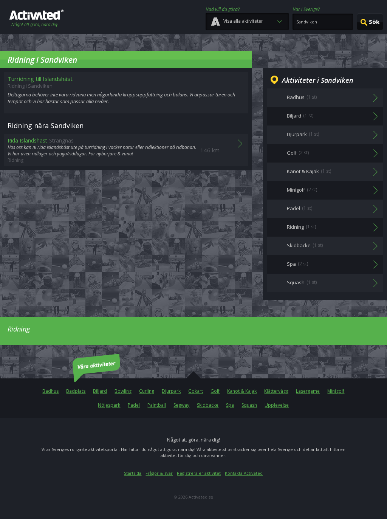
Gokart (195, 391)
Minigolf (335, 391)
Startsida (132, 473)
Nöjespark (109, 405)
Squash (249, 405)
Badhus (50, 391)
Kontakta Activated (244, 473)
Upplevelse (277, 405)
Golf (215, 391)
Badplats (75, 391)
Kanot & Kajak (242, 391)
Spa (230, 405)
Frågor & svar (159, 473)
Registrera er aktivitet (199, 473)
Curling (146, 391)
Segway (181, 405)
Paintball (156, 405)
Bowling (123, 391)
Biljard (100, 391)
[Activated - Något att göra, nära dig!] (36, 19)
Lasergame (308, 391)
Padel (134, 405)
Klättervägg (276, 391)
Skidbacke (207, 405)
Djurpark (171, 391)
